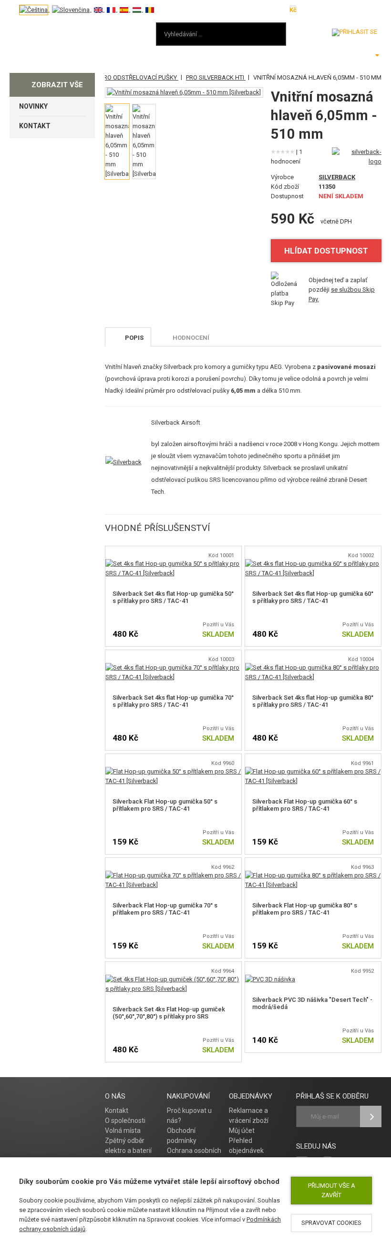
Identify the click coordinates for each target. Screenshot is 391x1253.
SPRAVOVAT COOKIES (331, 1222)
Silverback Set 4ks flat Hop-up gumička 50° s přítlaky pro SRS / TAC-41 (173, 597)
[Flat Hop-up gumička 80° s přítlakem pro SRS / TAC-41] (313, 875)
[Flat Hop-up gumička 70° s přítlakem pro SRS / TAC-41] (173, 875)
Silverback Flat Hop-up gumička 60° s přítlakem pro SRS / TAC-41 (304, 805)
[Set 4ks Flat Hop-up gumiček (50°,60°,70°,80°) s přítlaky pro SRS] (173, 979)
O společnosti (125, 1120)
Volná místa (123, 1130)
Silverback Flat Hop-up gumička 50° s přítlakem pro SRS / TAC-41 (165, 805)
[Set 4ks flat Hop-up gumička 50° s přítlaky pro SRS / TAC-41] (173, 563)
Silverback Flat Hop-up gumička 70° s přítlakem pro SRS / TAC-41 (165, 909)
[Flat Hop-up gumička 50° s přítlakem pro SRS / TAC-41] (173, 771)
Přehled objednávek (246, 1145)
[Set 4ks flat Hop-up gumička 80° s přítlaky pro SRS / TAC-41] (313, 667)
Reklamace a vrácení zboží (248, 1115)
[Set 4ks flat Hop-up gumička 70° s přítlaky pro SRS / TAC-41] (173, 667)
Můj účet (242, 1130)
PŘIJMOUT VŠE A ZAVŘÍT (331, 1190)
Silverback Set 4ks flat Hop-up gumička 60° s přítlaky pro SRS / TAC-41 (312, 597)
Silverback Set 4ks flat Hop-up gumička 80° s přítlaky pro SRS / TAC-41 (312, 701)
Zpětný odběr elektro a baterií (128, 1145)
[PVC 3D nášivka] (270, 979)
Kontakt (116, 1110)
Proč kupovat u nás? (189, 1115)
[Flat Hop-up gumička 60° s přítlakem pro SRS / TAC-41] (313, 771)
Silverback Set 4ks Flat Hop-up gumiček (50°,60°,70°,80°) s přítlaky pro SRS (169, 1013)
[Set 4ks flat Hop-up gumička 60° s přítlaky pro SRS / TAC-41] (313, 563)
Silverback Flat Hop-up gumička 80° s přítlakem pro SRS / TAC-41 (304, 909)
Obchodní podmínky (181, 1135)
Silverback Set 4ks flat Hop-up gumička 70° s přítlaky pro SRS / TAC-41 (173, 701)
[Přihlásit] (354, 32)
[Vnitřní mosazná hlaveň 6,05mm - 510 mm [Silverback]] (184, 92)
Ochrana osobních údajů (194, 1155)
